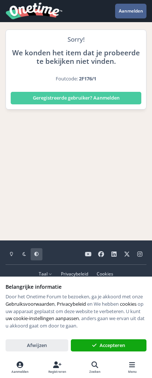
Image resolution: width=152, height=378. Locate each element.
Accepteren (112, 345)
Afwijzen (37, 345)
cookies (128, 304)
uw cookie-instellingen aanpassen (42, 318)
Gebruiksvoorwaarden (30, 304)
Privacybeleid (74, 274)
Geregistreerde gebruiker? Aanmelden (76, 97)
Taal (44, 274)
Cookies (105, 274)
